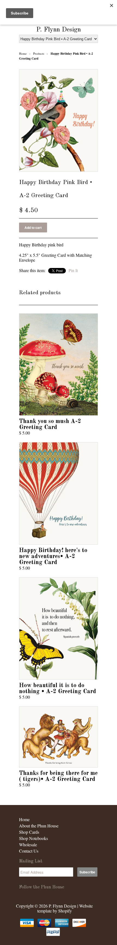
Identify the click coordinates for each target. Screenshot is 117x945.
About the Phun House (39, 826)
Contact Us (28, 851)
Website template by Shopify (65, 908)
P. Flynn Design (58, 30)
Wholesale (28, 844)
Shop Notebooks (33, 838)
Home (24, 819)
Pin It (73, 270)
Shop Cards (29, 832)
